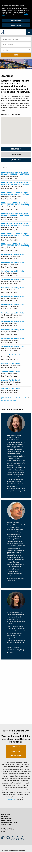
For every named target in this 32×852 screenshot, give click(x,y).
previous (4, 398)
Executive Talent (16, 747)
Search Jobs (5, 815)
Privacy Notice (6, 820)
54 (22, 398)
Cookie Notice (6, 824)
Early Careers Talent (16, 756)
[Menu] (29, 32)
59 (8, 400)
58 (5, 400)
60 (11, 400)
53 (19, 398)
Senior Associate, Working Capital (12, 254)
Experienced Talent (16, 751)
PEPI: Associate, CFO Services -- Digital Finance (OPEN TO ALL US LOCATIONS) (15, 173)
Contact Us (11, 799)
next (14, 400)
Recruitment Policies (16, 154)
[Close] (30, 2)
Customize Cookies (16, 20)
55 (25, 398)
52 (16, 398)
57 (2, 400)
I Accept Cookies (16, 25)
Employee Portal (6, 818)
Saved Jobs (5, 817)
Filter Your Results (16, 149)
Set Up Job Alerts (17, 160)
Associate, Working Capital (10, 355)
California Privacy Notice (9, 822)
